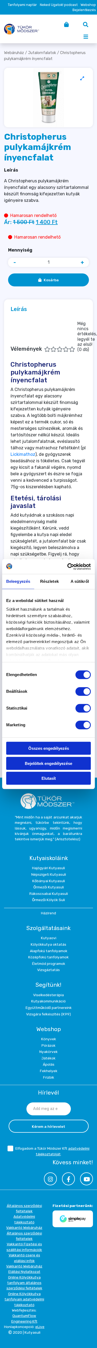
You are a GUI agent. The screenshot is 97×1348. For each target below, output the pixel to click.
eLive (39, 1326)
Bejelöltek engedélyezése (48, 763)
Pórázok (48, 1045)
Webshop (88, 5)
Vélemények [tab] (54, 336)
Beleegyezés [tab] (18, 581)
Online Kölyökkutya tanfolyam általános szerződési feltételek (24, 1282)
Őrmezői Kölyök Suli (48, 900)
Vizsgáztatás (48, 970)
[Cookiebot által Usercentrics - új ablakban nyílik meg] (68, 566)
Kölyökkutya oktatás (48, 944)
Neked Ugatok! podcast (59, 5)
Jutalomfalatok (42, 52)
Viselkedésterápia (48, 995)
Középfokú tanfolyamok (48, 957)
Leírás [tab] (19, 309)
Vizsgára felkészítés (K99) (48, 1014)
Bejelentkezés (84, 10)
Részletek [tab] (49, 581)
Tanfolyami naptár (22, 5)
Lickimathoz (23, 454)
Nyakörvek (48, 1051)
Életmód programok (48, 963)
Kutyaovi (48, 938)
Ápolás (48, 1064)
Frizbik (48, 1077)
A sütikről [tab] (80, 581)
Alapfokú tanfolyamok (48, 951)
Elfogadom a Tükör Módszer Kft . (52, 1151)
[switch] (83, 691)
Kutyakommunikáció (48, 1001)
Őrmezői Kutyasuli (48, 887)
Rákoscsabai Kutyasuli (48, 893)
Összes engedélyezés (48, 748)
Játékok (48, 1058)
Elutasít (48, 778)
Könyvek (48, 1039)
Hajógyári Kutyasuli (48, 868)
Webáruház (14, 52)
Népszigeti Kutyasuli (48, 874)
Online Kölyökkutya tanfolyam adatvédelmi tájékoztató (24, 1299)
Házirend (48, 913)
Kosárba (51, 280)
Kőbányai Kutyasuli (48, 881)
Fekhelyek (48, 1071)
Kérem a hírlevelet (48, 1126)
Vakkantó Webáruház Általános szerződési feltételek (24, 1233)
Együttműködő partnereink (49, 1007)
